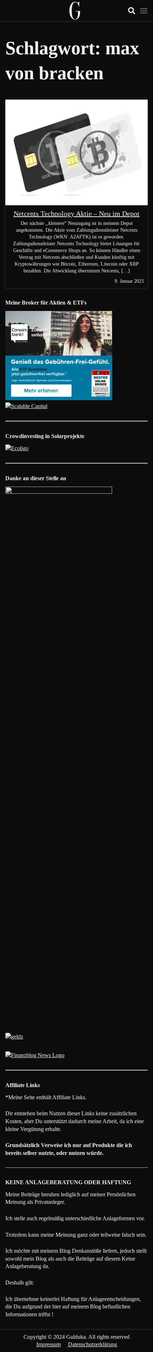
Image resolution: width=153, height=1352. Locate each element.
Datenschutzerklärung (92, 1344)
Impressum (48, 1344)
